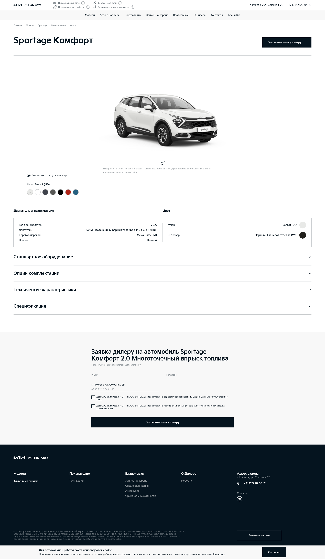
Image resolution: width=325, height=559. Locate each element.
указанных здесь (104, 408)
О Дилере (199, 15)
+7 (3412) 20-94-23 (299, 5)
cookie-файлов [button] (122, 554)
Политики (219, 554)
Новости (186, 480)
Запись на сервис (157, 15)
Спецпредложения (137, 485)
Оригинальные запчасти (140, 496)
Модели (90, 15)
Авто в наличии (110, 15)
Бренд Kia (234, 15)
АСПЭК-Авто (33, 5)
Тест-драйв (76, 480)
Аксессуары (132, 491)
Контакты (217, 15)
